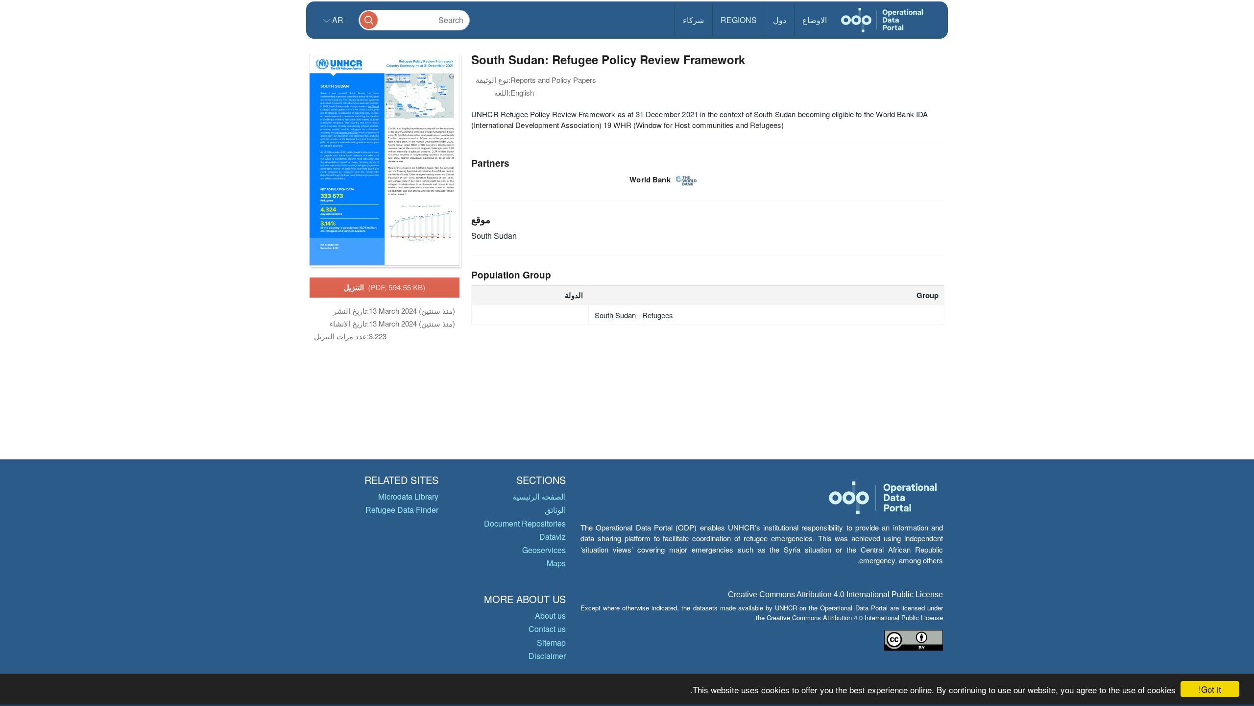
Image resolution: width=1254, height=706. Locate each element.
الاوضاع (814, 19)
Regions (739, 19)
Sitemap (551, 642)
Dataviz (552, 536)
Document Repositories (525, 523)
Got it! (1210, 689)
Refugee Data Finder (401, 509)
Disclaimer (547, 655)
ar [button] (336, 19)
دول (779, 19)
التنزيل (385, 287)
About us (550, 615)
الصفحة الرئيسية (539, 496)
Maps (556, 563)
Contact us (547, 628)
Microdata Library (408, 496)
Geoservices (544, 549)
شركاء (693, 19)
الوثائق (555, 509)
